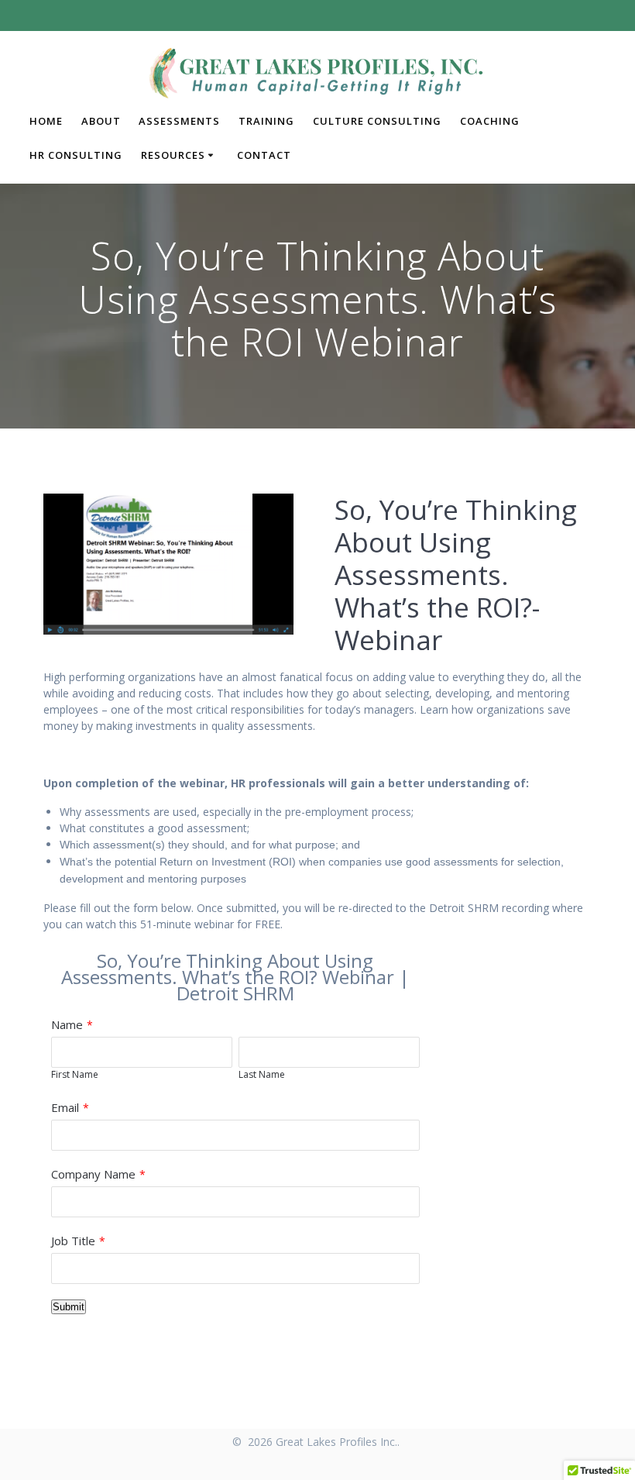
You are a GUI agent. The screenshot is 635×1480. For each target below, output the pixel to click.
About (101, 121)
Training (266, 121)
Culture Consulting (377, 121)
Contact (264, 155)
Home (46, 121)
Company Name (93, 1174)
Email (65, 1107)
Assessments (179, 121)
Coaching (490, 121)
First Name (74, 1074)
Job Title (73, 1240)
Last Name (262, 1074)
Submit (68, 1307)
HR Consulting (75, 155)
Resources (173, 155)
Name (67, 1024)
